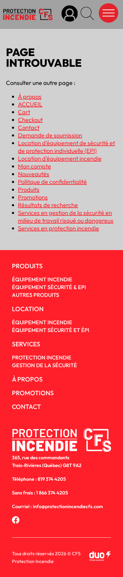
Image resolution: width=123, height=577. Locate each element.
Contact (28, 127)
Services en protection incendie (58, 228)
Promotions (33, 197)
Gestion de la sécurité (44, 365)
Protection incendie (41, 357)
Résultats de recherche (48, 205)
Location (28, 309)
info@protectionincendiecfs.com (68, 506)
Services (26, 344)
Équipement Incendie (42, 279)
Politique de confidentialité (52, 181)
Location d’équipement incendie (60, 158)
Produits (28, 189)
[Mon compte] (70, 14)
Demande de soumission (50, 135)
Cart (24, 112)
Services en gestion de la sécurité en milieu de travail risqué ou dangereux (65, 216)
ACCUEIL (30, 104)
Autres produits (35, 294)
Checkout (30, 119)
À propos (29, 96)
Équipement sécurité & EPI (49, 287)
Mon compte (34, 166)
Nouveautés (33, 174)
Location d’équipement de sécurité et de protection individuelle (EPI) (66, 146)
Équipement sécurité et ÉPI (50, 330)
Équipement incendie (42, 322)
